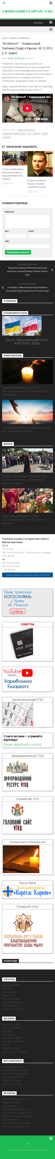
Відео (4, 38)
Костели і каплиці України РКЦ (15, 1070)
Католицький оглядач (11, 1027)
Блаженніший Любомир (25, 130)
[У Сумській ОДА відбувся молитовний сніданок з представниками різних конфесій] (14, 158)
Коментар (9, 212)
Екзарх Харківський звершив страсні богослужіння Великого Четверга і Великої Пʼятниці (23, 520)
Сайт (7, 241)
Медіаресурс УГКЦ (10, 1024)
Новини (12, 38)
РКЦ (29, 134)
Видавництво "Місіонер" (13, 1084)
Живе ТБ (5, 1045)
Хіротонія (36, 134)
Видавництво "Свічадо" (12, 1080)
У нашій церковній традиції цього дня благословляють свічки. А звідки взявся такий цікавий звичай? (25, 391)
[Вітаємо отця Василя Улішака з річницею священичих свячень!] (40, 164)
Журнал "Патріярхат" (11, 1048)
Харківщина (24, 38)
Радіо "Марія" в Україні (12, 1038)
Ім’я (7, 231)
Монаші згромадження (12, 1002)
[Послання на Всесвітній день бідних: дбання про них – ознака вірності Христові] (27, 412)
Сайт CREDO (7, 1031)
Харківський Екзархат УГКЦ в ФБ (16, 1099)
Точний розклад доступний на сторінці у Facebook (27, 575)
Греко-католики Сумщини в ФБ (15, 1126)
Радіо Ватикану (8, 1034)
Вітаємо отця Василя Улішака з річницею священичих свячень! (37, 183)
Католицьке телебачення (13, 1041)
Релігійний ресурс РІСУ (12, 1067)
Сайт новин (7, 988)
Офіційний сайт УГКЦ (11, 985)
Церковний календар (11, 999)
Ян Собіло (6, 138)
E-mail (31, 231)
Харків (45, 134)
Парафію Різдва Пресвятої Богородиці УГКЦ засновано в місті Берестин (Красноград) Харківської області (24, 480)
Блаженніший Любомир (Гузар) (14, 134)
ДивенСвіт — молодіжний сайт (15, 1051)
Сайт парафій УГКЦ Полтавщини (16, 1123)
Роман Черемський (16, 58)
